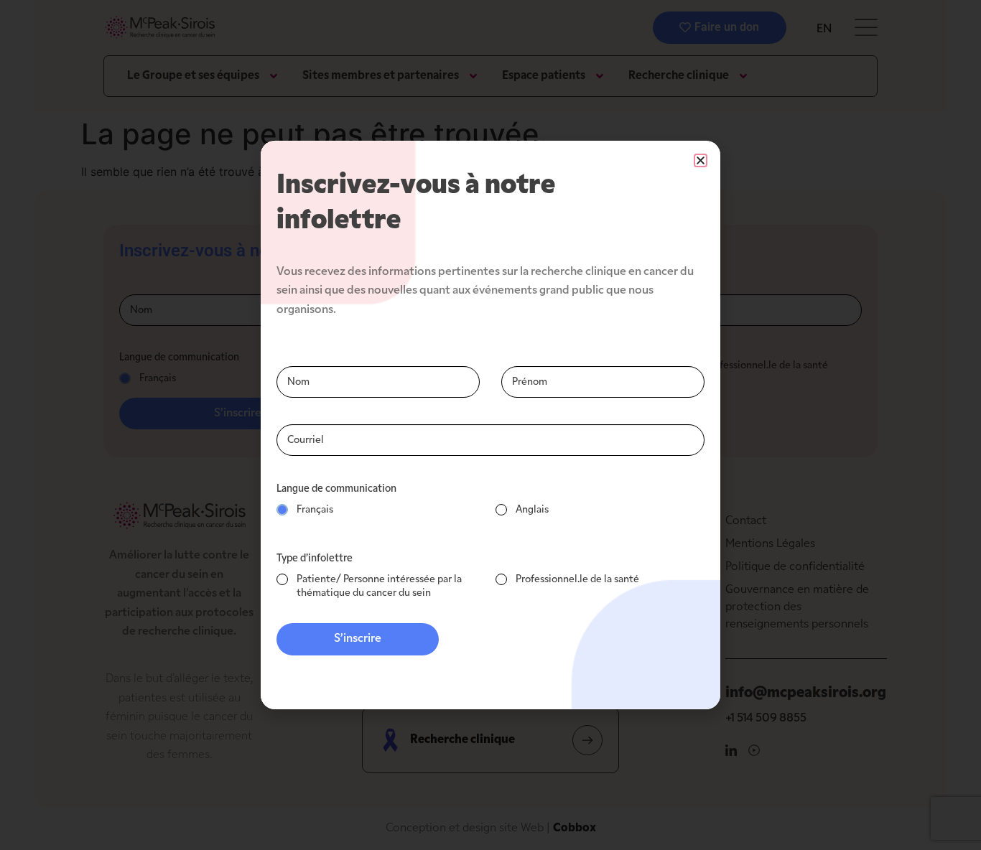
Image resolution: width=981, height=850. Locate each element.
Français (315, 510)
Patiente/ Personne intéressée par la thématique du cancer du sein (379, 586)
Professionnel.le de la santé (577, 579)
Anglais (532, 510)
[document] (490, 425)
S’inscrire (357, 639)
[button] (700, 160)
